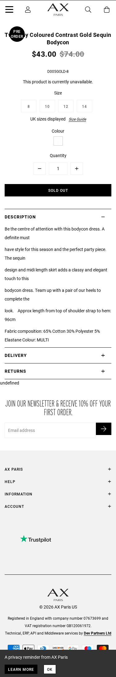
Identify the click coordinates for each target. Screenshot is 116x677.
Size (58, 93)
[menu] (9, 10)
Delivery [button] (16, 355)
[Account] (28, 9)
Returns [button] (15, 371)
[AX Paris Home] (57, 9)
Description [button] (20, 217)
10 (47, 106)
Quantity (58, 155)
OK (50, 669)
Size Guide (77, 118)
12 (65, 106)
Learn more (21, 669)
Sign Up (103, 429)
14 (84, 106)
